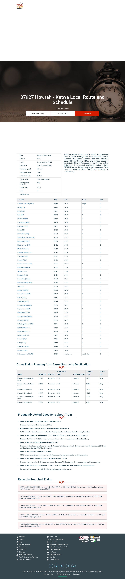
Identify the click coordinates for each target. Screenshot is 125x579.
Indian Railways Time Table (58, 547)
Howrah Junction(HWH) (25, 204)
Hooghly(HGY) (22, 260)
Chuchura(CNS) (22, 256)
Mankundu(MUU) (23, 249)
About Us (21, 537)
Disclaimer (76, 574)
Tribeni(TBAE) (22, 271)
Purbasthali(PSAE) (23, 331)
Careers (21, 539)
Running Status (62, 113)
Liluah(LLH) (21, 207)
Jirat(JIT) (20, 286)
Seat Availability (38, 113)
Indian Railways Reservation (58, 544)
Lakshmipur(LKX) (23, 335)
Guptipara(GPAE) (23, 301)
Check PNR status (55, 549)
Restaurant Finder (55, 554)
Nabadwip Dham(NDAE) (25, 324)
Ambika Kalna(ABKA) (24, 305)
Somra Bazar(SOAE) (24, 294)
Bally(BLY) (20, 215)
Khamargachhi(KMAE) (24, 282)
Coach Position (54, 559)
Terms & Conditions (63, 574)
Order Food (53, 537)
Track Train (53, 542)
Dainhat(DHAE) (22, 350)
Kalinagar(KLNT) (23, 320)
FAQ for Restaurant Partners (28, 557)
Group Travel (22, 547)
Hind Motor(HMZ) (23, 222)
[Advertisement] (58, 13)
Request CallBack (24, 559)
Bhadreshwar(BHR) (23, 245)
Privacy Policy (49, 574)
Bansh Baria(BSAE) (23, 267)
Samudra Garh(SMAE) (24, 316)
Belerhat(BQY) (22, 339)
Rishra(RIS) (21, 230)
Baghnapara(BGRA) (24, 309)
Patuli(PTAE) (21, 343)
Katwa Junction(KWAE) (25, 354)
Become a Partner (24, 544)
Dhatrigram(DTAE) (23, 313)
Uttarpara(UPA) (22, 219)
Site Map (21, 552)
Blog (20, 542)
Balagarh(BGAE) (22, 290)
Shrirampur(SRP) (23, 234)
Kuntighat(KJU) (22, 275)
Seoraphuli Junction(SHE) (26, 237)
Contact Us (22, 549)
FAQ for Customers (25, 554)
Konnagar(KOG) (22, 226)
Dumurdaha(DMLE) (23, 279)
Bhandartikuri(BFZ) (23, 328)
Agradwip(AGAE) (23, 346)
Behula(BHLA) (22, 298)
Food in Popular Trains (56, 539)
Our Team (52, 552)
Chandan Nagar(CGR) (24, 252)
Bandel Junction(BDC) (24, 264)
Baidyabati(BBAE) (23, 241)
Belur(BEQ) (21, 211)
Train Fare (52, 557)
